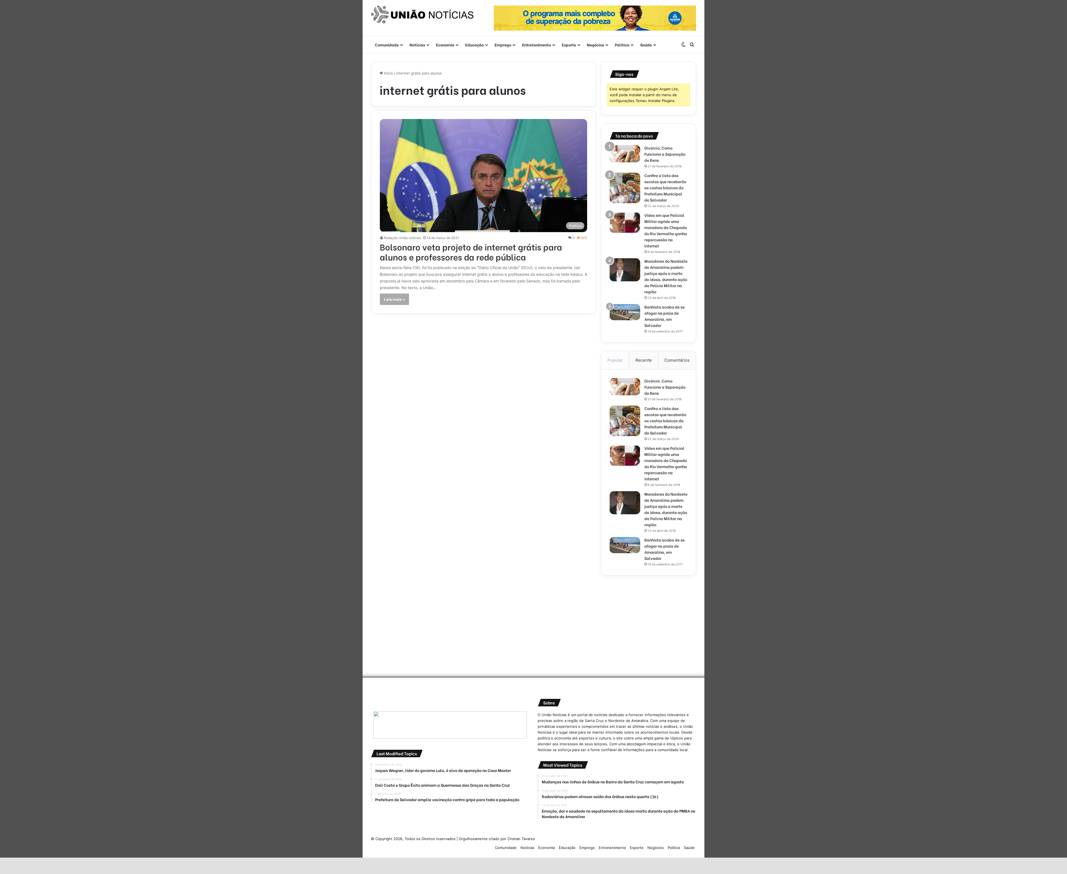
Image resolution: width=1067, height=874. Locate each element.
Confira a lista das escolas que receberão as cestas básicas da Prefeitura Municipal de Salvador (665, 187)
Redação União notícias (402, 238)
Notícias (417, 45)
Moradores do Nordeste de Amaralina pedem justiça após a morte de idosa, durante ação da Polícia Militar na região (665, 276)
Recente (643, 360)
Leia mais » (394, 299)
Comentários (677, 360)
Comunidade (387, 45)
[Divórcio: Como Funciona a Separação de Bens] (625, 153)
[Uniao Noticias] (422, 15)
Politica (622, 45)
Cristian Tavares (521, 838)
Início (388, 73)
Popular (615, 360)
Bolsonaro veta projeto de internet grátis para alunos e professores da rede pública (471, 251)
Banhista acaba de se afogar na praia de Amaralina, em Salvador (664, 316)
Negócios (595, 45)
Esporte (569, 45)
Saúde (646, 45)
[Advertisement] (648, 623)
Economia (445, 45)
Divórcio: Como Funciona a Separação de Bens (664, 154)
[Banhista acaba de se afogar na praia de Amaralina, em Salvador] (625, 312)
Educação (474, 45)
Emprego (503, 45)
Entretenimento (536, 45)
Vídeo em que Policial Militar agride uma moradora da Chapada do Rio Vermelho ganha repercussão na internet (665, 230)
